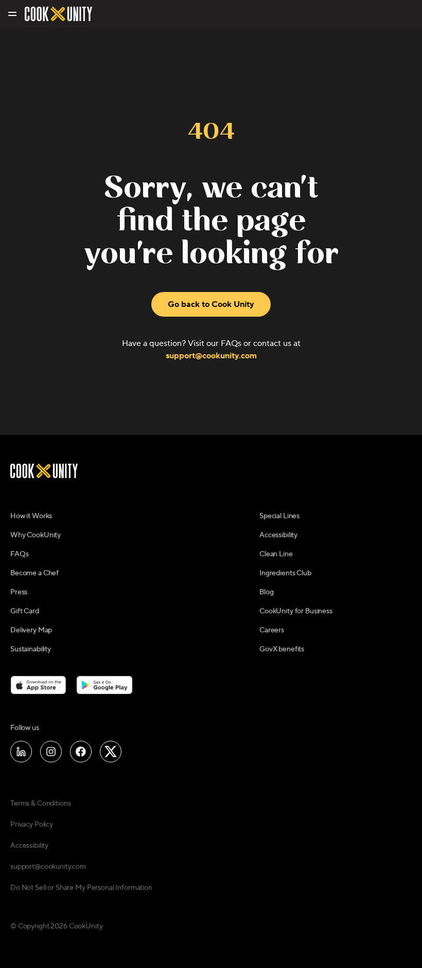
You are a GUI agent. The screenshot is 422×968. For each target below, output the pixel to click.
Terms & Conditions (40, 803)
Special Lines (279, 516)
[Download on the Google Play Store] (105, 685)
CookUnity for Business (295, 611)
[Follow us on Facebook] (81, 751)
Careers (271, 630)
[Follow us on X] (110, 751)
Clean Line (276, 554)
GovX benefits (281, 649)
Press (18, 592)
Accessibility (278, 535)
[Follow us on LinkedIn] (21, 751)
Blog (266, 592)
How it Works (31, 516)
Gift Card (24, 611)
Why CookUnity (35, 535)
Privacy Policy (31, 824)
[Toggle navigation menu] (11, 14)
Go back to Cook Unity (211, 304)
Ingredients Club (285, 573)
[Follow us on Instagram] (51, 751)
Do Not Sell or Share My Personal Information (81, 887)
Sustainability (30, 649)
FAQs (19, 554)
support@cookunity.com (211, 356)
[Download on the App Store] (38, 685)
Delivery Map (31, 630)
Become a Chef (34, 573)
